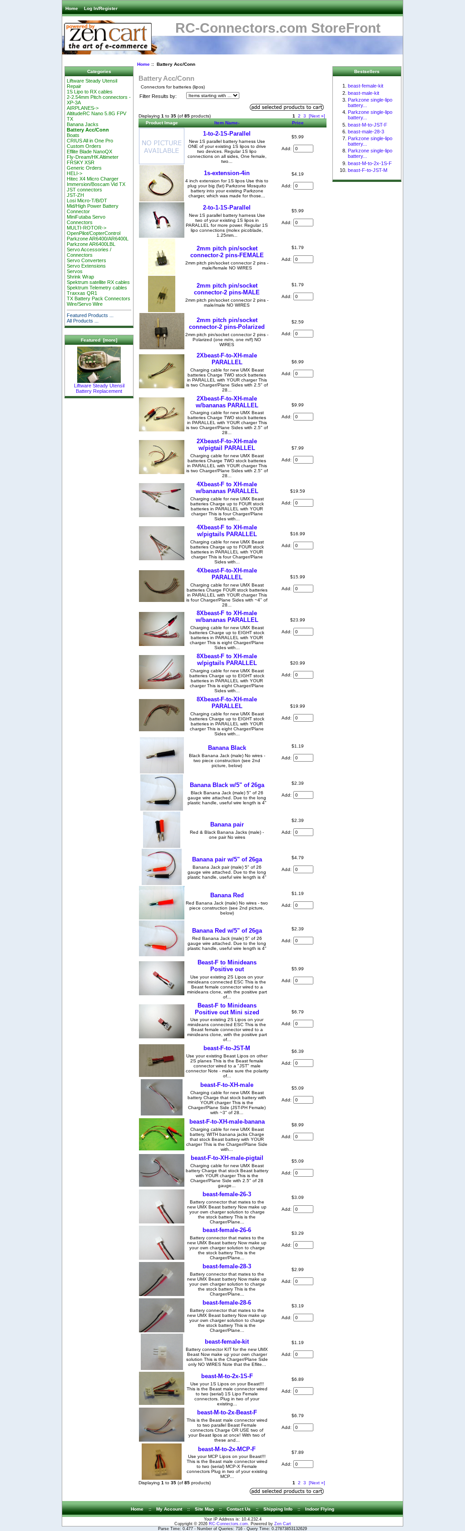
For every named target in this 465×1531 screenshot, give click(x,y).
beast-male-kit (363, 93)
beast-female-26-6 (227, 1230)
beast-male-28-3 (366, 131)
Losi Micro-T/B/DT (87, 200)
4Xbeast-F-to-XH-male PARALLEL (227, 574)
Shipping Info (277, 1509)
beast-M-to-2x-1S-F (227, 1376)
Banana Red (227, 895)
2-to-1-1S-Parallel (227, 207)
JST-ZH (75, 195)
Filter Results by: (158, 96)
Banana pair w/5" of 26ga (227, 859)
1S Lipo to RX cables (90, 91)
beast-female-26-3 (227, 1194)
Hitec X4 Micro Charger (93, 178)
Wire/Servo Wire (85, 304)
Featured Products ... (90, 315)
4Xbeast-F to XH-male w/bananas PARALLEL (227, 487)
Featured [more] (99, 340)
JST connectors (84, 189)
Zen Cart (282, 1523)
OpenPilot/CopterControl (93, 233)
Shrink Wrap (80, 276)
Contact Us (239, 1509)
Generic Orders (84, 168)
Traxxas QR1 (82, 293)
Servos (75, 271)
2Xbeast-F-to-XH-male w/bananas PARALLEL (227, 402)
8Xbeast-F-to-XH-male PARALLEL (227, 702)
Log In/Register (101, 8)
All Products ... (83, 320)
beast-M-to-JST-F (367, 124)
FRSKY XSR (80, 162)
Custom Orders (84, 146)
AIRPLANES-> (83, 108)
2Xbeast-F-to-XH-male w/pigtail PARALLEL (227, 444)
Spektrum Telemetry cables (97, 287)
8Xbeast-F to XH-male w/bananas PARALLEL (227, 616)
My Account (169, 1509)
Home (71, 8)
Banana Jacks (83, 124)
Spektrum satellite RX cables (98, 282)
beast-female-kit (227, 1341)
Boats (73, 135)
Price (298, 122)
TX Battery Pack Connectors (98, 298)
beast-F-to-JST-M (226, 1048)
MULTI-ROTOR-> (86, 227)
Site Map (204, 1509)
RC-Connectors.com (228, 1523)
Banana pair (227, 824)
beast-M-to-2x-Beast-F (227, 1412)
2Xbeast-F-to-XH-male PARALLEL (227, 359)
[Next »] (317, 115)
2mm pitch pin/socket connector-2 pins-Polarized (227, 323)
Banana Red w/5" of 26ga (227, 930)
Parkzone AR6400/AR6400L (98, 238)
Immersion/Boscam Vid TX (96, 184)
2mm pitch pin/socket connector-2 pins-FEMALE (227, 252)
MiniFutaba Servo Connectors (86, 219)
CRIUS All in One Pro (90, 140)
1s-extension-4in (227, 173)
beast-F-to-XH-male (226, 1084)
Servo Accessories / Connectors (89, 252)
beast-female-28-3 (227, 1266)
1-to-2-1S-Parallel (227, 133)
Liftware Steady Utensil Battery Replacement (99, 388)
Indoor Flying (319, 1509)
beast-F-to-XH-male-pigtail (227, 1157)
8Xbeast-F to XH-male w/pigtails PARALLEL (227, 659)
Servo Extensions (86, 266)
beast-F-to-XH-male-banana (227, 1121)
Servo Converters (86, 260)
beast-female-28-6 (227, 1302)
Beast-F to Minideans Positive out (227, 966)
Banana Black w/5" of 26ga (227, 785)
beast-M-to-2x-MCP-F (227, 1449)
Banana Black (227, 747)
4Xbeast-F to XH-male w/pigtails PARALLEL (227, 531)
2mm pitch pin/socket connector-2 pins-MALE (227, 289)
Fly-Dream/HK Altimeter (93, 157)
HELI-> (74, 173)
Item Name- (226, 122)
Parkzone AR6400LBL (91, 244)
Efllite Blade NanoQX (89, 151)
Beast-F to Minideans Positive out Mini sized (227, 1009)
